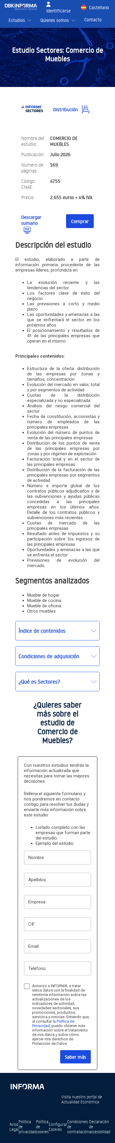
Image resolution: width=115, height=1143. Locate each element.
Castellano (99, 7)
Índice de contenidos (42, 630)
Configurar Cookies (58, 1127)
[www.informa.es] (27, 1085)
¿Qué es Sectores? (39, 681)
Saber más (75, 1057)
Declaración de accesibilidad (99, 1126)
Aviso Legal (14, 1127)
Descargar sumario (31, 220)
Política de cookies (42, 1126)
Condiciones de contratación (78, 1126)
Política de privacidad (27, 1126)
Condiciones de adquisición (49, 656)
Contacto (93, 19)
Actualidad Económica (80, 1101)
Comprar (80, 221)
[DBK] (23, 6)
